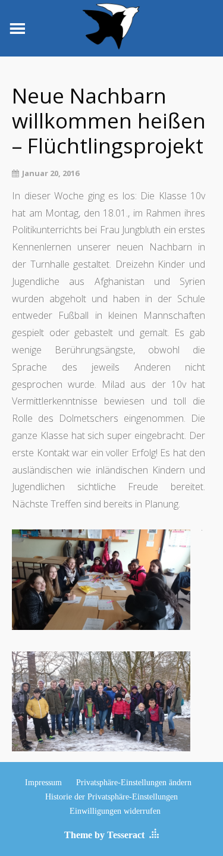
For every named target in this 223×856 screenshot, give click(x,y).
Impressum (43, 782)
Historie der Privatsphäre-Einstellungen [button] (111, 796)
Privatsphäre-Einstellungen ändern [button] (133, 782)
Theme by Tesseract (104, 835)
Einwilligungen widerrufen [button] (115, 811)
